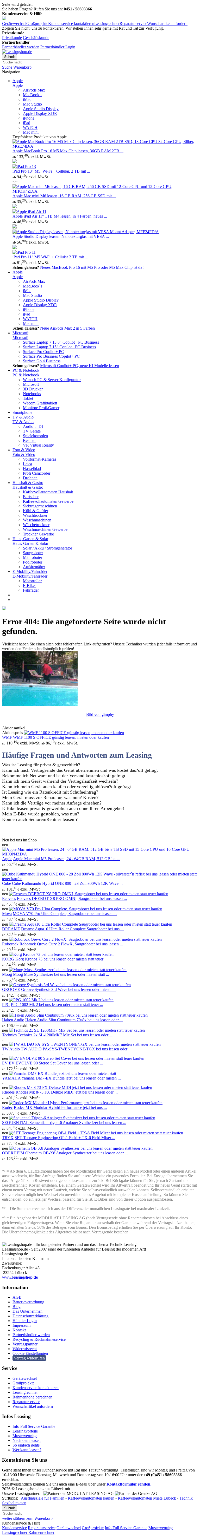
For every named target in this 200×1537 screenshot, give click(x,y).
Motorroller (32, 581)
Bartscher (31, 496)
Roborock (10, 944)
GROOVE (11, 989)
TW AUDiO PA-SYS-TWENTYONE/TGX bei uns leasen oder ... (76, 1049)
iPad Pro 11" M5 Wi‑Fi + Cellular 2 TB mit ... (50, 257)
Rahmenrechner (40, 1532)
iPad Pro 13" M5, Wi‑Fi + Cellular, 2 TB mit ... (51, 171)
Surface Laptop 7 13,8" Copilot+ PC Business (61, 342)
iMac (27, 99)
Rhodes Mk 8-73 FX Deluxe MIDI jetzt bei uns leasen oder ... (67, 1092)
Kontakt (19, 1330)
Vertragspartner (25, 1344)
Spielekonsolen (35, 436)
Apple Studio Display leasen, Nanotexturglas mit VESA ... (60, 236)
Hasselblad (32, 468)
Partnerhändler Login (57, 47)
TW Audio (11, 1049)
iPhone (28, 118)
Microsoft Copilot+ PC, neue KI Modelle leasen (79, 365)
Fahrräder (31, 590)
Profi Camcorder (36, 473)
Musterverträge (24, 1436)
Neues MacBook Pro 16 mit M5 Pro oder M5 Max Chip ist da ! (92, 267)
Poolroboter (32, 562)
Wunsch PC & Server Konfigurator (52, 379)
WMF (7, 737)
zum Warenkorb (39, 1518)
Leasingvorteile (25, 1431)
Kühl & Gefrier (35, 510)
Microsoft (20, 333)
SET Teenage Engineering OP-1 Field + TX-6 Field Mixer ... (65, 1137)
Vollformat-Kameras (39, 459)
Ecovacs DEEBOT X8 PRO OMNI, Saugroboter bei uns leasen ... (72, 898)
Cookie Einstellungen (30, 1353)
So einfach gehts (26, 1445)
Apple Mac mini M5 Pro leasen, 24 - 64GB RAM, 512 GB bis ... (66, 858)
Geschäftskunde (36, 37)
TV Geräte (32, 431)
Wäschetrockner (36, 524)
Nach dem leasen (26, 1440)
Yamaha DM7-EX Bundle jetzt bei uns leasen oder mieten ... (71, 1078)
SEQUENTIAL (15, 1122)
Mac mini (31, 132)
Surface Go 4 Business (41, 361)
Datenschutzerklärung (30, 1316)
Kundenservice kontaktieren (71, 23)
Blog (16, 1306)
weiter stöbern (13, 1518)
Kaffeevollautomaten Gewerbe (48, 501)
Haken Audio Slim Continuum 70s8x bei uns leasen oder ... (74, 1020)
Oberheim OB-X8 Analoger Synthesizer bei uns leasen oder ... (76, 1153)
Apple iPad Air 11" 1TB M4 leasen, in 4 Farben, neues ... (59, 216)
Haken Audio (13, 1020)
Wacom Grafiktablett (40, 403)
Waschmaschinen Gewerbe (45, 529)
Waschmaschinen (37, 520)
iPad (26, 123)
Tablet (28, 398)
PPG (6, 1004)
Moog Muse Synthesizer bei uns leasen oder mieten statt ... (61, 974)
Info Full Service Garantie (33, 1426)
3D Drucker (33, 389)
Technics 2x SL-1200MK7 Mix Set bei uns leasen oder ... (65, 1035)
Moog (7, 974)
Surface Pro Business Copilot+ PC (51, 356)
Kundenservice (14, 1528)
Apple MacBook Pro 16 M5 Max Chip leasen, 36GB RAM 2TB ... (67, 151)
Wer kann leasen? (26, 1450)
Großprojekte (37, 23)
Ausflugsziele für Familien (42, 1498)
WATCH (30, 127)
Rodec (7, 1107)
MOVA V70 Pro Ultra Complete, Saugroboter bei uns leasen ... (65, 913)
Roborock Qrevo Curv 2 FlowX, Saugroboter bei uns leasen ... (71, 944)
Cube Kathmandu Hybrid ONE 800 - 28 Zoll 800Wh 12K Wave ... (67, 883)
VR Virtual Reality (38, 445)
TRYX (8, 1137)
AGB (17, 1297)
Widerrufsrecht (24, 1348)
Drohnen (30, 478)
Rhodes (8, 1092)
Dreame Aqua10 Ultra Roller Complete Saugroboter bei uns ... (72, 929)
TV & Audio (23, 417)
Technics (9, 1035)
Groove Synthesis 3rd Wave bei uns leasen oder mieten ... (68, 989)
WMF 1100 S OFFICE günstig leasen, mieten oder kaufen (61, 737)
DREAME (11, 929)
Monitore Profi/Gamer (41, 407)
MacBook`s (32, 95)
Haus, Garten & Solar (30, 539)
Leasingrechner (107, 23)
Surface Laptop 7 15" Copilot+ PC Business (59, 347)
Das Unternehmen (27, 1311)
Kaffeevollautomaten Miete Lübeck (147, 1498)
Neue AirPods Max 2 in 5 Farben (67, 328)
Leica (27, 464)
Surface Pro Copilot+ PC (43, 351)
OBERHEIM (13, 1153)
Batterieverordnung (28, 1302)
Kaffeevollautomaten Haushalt (48, 492)
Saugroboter (33, 553)
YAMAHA (11, 1078)
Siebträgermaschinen (40, 506)
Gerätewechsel (14, 23)
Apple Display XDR (40, 113)
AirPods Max (34, 90)
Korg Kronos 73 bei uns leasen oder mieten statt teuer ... (61, 959)
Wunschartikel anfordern (167, 23)
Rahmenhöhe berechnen (32, 1397)
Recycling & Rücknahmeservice (39, 1339)
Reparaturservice (133, 23)
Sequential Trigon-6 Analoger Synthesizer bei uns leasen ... (77, 1122)
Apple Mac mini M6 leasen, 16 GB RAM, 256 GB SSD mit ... (64, 196)
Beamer (29, 440)
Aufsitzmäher (34, 567)
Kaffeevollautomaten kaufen (91, 1498)
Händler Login (24, 1320)
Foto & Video (23, 450)
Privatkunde (12, 37)
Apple (17, 81)
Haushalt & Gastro (27, 482)
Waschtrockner (35, 515)
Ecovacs (9, 898)
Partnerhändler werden (20, 47)
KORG (8, 959)
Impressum (21, 1325)
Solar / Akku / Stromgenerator (47, 548)
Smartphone (22, 412)
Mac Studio (32, 104)
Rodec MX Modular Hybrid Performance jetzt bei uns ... (60, 1107)
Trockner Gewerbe (38, 534)
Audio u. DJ (33, 426)
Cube (6, 883)
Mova (7, 913)
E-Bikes (29, 585)
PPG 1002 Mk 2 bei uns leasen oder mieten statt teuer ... (57, 1004)
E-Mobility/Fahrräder (29, 571)
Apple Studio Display (41, 109)
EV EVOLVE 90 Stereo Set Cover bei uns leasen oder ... (56, 1063)
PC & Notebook (25, 370)
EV (5, 1063)
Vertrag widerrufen (29, 1358)
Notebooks (32, 393)
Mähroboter (32, 557)
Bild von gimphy (100, 714)
